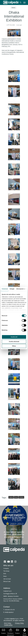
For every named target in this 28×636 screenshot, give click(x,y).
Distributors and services (10, 634)
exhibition (21, 497)
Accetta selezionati (14, 341)
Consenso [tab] (4, 289)
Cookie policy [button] (8, 625)
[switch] (24, 320)
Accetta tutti (14, 337)
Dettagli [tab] (12, 289)
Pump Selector (24, 634)
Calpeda (11, 497)
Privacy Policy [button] (19, 623)
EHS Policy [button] (7, 623)
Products (17, 633)
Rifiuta (14, 346)
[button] (24, 2)
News (13, 7)
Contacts (3, 633)
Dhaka (16, 497)
